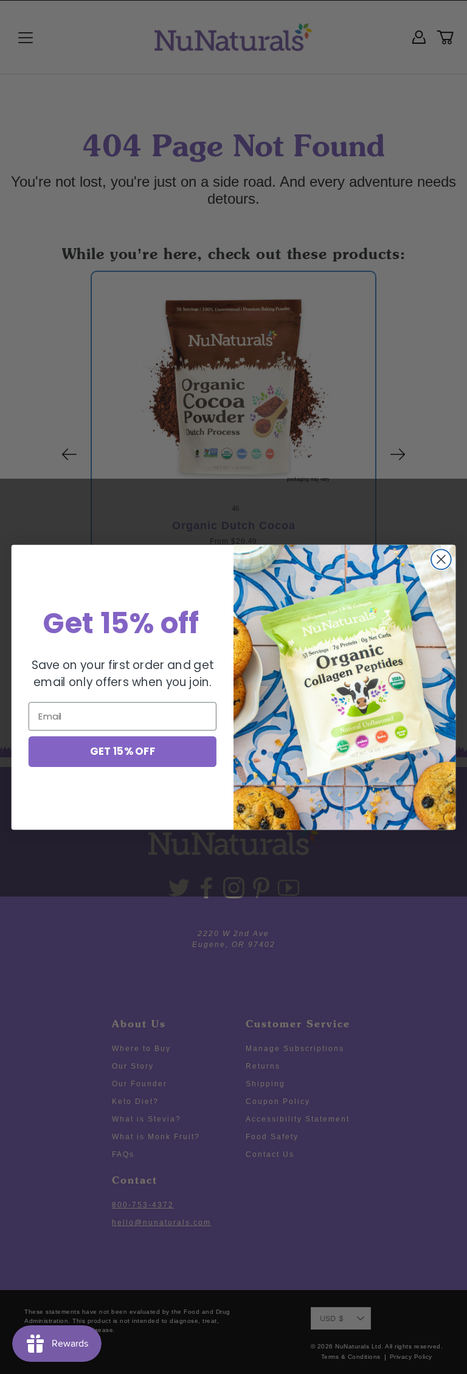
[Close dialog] (441, 559)
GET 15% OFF (123, 751)
